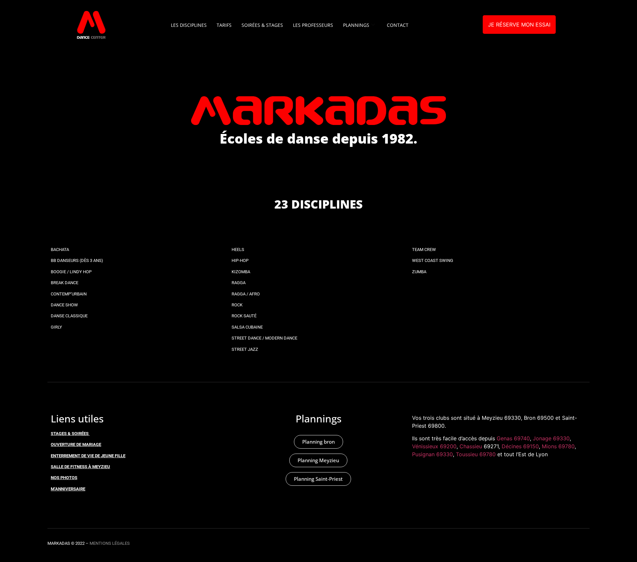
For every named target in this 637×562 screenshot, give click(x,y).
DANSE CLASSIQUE (69, 315)
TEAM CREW (424, 249)
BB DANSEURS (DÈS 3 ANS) (77, 260)
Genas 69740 (513, 438)
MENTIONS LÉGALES (110, 543)
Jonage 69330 (551, 438)
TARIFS (224, 25)
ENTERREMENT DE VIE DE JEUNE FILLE (88, 455)
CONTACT (397, 25)
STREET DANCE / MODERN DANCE (264, 338)
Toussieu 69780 (476, 454)
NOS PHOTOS (64, 477)
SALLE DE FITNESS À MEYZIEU (80, 466)
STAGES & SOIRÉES (70, 433)
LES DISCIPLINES (189, 25)
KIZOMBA (241, 271)
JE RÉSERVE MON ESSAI (519, 24)
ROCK (237, 304)
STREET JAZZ (245, 349)
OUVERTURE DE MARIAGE (76, 444)
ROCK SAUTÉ (244, 315)
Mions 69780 (558, 446)
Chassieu (471, 446)
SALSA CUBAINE (247, 327)
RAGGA (239, 282)
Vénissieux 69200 (434, 446)
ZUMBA (419, 271)
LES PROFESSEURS (313, 25)
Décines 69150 (520, 446)
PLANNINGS (356, 25)
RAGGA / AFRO (246, 293)
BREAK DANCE (64, 282)
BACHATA (60, 249)
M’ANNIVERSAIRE (68, 488)
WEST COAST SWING (432, 260)
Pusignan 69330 (432, 454)
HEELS (238, 249)
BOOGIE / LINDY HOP (71, 271)
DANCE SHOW (64, 304)
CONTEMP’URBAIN (69, 293)
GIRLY (56, 327)
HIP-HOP (240, 260)
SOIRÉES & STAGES (262, 25)
